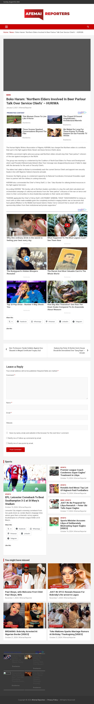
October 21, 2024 (11, 637)
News (8, 95)
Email (9, 413)
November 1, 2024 (11, 598)
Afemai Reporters (38, 700)
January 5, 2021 (12, 108)
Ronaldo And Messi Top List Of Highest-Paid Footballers (74, 489)
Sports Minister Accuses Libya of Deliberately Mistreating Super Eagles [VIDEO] (73, 524)
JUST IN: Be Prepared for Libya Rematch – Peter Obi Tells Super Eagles (73, 505)
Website (9, 423)
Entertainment (12, 586)
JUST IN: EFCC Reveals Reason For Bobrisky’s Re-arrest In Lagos (67, 593)
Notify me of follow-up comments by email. (24, 438)
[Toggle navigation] (6, 26)
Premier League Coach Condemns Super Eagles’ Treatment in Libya (73, 473)
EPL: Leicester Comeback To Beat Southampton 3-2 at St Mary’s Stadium (24, 500)
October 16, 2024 (66, 531)
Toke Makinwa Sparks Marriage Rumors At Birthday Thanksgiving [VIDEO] (69, 633)
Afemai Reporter (25, 108)
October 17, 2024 (66, 511)
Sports (8, 461)
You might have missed (17, 560)
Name (9, 403)
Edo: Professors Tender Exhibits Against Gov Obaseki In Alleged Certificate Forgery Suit (26, 349)
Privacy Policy (52, 700)
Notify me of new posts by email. (20, 443)
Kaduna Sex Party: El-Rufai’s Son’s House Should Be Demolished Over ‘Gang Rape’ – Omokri (69, 350)
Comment (10, 375)
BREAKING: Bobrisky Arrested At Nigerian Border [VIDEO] (21, 633)
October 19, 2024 (11, 507)
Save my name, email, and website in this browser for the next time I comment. (39, 433)
